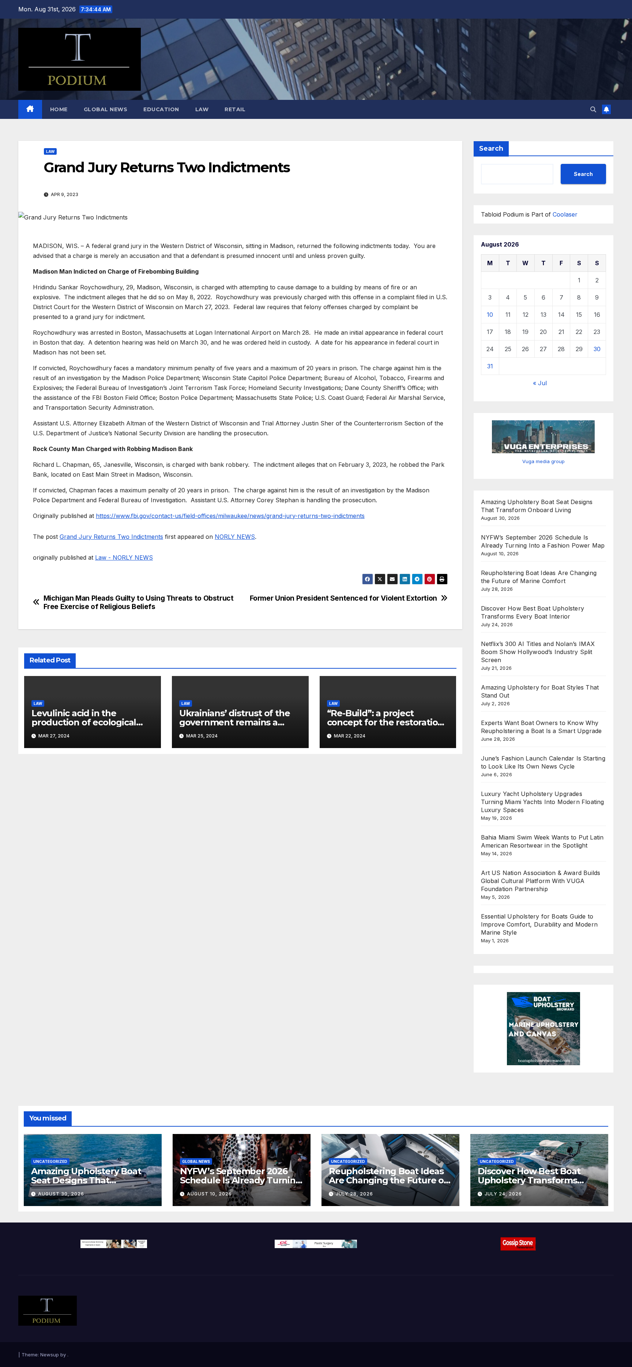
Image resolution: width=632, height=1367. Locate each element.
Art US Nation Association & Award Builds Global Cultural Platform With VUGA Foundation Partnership (541, 881)
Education (161, 109)
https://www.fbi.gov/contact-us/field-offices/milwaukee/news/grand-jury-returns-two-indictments (230, 515)
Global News (106, 109)
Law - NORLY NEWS (124, 557)
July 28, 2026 (354, 1194)
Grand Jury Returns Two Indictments (111, 536)
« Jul (540, 383)
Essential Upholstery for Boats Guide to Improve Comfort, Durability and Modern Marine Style (539, 924)
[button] (593, 109)
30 (597, 349)
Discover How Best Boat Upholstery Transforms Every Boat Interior (529, 1180)
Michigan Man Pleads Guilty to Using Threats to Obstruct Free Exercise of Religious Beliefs (139, 602)
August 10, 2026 (209, 1194)
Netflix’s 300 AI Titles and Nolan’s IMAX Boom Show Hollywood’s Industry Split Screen (538, 652)
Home (59, 109)
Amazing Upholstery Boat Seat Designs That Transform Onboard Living (87, 1180)
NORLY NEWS (235, 536)
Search (491, 148)
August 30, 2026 (61, 1194)
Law (202, 109)
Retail (235, 109)
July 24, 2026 (503, 1194)
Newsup (49, 1354)
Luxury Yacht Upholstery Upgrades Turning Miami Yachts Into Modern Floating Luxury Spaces (542, 802)
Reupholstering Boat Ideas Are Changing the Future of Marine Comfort (388, 1180)
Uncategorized (50, 1161)
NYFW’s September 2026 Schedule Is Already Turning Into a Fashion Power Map (240, 1180)
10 (490, 314)
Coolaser (565, 214)
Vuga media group (543, 461)
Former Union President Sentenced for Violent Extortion (343, 598)
